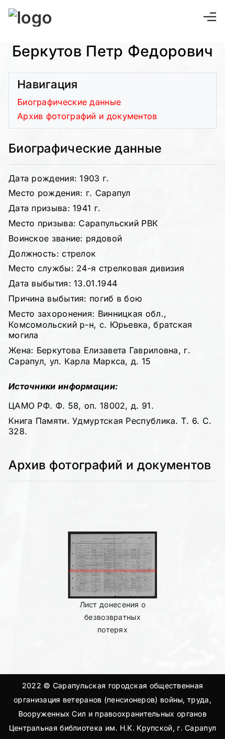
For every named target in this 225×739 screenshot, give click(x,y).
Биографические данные (69, 102)
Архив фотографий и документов (87, 116)
